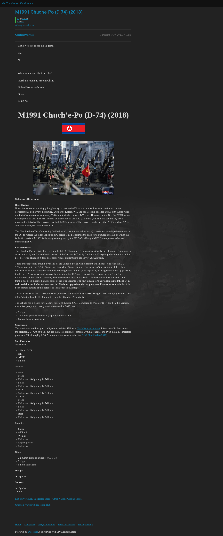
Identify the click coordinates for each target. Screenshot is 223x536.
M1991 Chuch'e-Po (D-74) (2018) (49, 12)
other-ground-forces (24, 25)
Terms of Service (66, 524)
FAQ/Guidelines (46, 524)
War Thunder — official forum (17, 3)
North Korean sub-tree (88, 328)
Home (18, 524)
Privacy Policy (85, 524)
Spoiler (22, 476)
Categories (29, 524)
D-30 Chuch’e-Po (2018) (94, 335)
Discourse (33, 531)
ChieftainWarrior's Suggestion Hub (33, 505)
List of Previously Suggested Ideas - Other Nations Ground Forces (48, 498)
